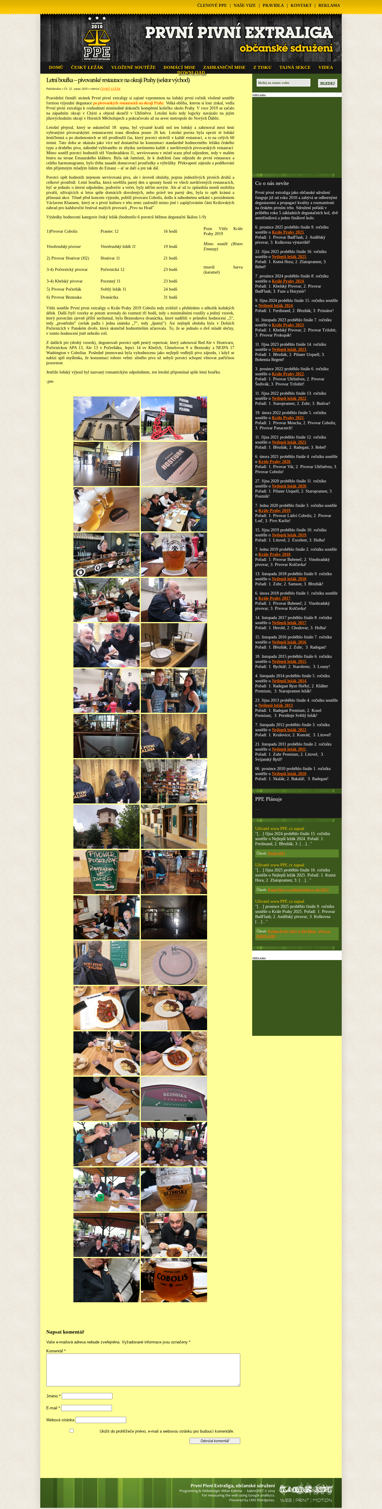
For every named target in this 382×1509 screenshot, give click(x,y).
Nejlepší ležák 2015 (289, 661)
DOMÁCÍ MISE (179, 67)
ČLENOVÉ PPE (212, 5)
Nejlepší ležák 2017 (289, 623)
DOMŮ (56, 67)
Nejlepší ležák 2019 (289, 535)
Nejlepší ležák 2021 (289, 442)
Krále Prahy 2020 (274, 461)
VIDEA (325, 67)
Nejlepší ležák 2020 (289, 486)
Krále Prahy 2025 (288, 232)
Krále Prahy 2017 (274, 598)
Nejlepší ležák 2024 (275, 305)
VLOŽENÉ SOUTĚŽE (133, 67)
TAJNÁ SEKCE (295, 67)
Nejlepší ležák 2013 (275, 705)
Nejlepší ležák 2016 (289, 642)
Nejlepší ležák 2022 (289, 398)
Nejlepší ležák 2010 (289, 774)
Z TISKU (262, 67)
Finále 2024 (276, 853)
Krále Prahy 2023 (288, 325)
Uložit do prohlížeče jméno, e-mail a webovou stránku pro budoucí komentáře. (167, 1431)
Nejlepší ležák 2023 (289, 349)
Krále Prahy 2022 (288, 374)
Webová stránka (60, 1420)
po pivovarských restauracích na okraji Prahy (128, 103)
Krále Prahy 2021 (288, 418)
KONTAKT (301, 5)
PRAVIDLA (273, 5)
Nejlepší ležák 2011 (289, 749)
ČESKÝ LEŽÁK (87, 67)
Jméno (53, 1396)
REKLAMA (329, 5)
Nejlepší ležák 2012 (289, 730)
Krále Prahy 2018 (274, 554)
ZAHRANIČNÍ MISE (224, 67)
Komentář (56, 1351)
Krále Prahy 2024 (288, 281)
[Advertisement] (145, 1457)
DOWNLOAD (191, 72)
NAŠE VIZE (245, 5)
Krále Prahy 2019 (274, 510)
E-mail (53, 1408)
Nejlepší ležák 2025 (289, 256)
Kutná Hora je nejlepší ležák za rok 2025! (298, 889)
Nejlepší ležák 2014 (289, 681)
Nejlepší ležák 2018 (289, 579)
